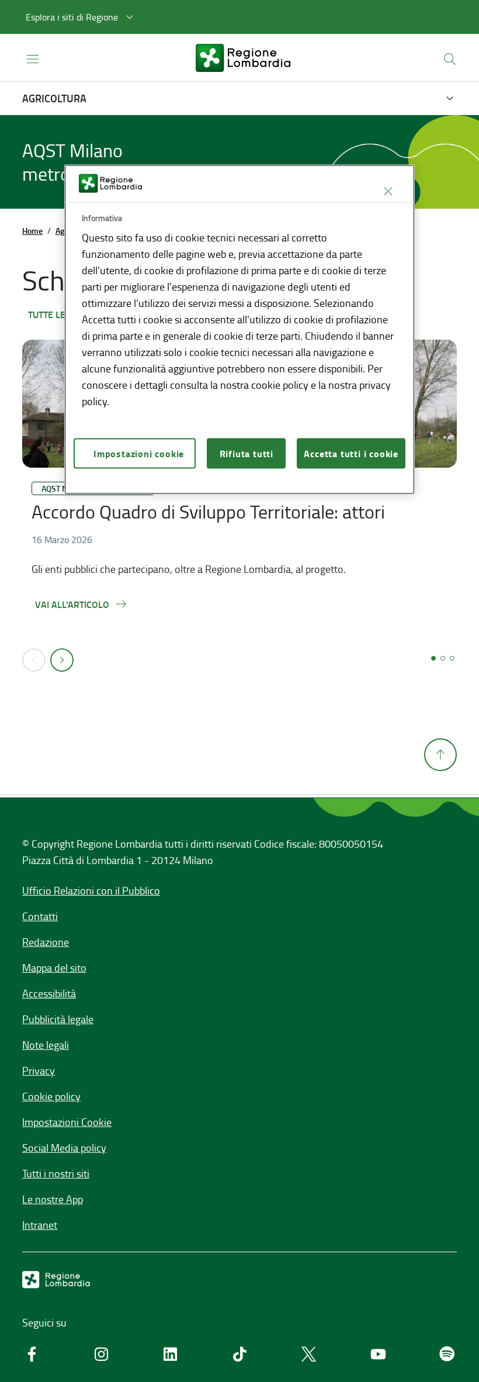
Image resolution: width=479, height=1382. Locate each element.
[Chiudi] (388, 191)
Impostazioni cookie (138, 453)
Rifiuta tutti (246, 453)
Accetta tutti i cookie (351, 453)
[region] (239, 329)
